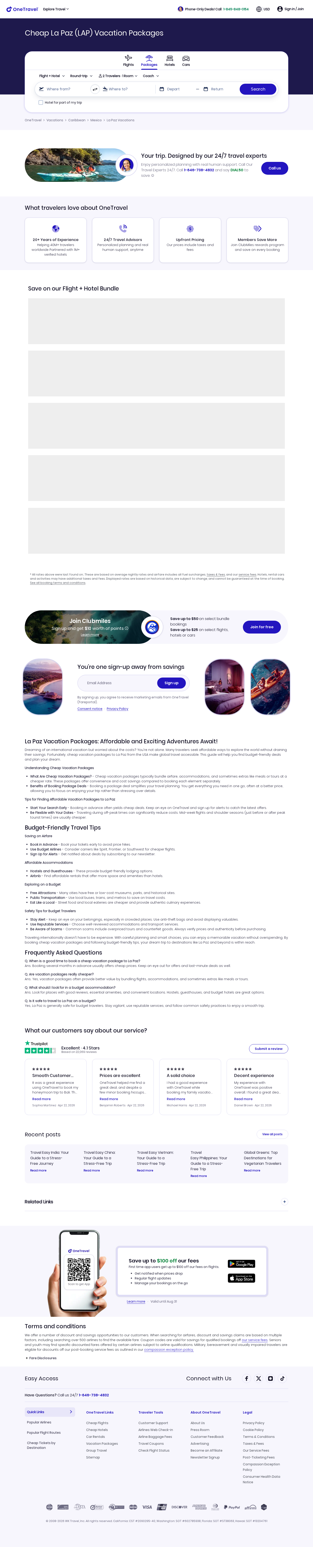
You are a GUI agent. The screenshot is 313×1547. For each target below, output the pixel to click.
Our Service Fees (256, 1450)
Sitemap (93, 1457)
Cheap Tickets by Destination (41, 1445)
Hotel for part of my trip (63, 102)
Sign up (171, 683)
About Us (198, 1423)
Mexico (96, 120)
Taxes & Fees (253, 1443)
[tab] (128, 60)
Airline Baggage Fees (155, 1436)
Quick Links (35, 1412)
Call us (275, 168)
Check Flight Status (154, 1450)
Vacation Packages (102, 1443)
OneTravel (33, 120)
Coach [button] (148, 76)
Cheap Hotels (97, 1430)
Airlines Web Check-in (155, 1430)
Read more (38, 1170)
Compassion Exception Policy (261, 1467)
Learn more (90, 634)
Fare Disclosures (43, 1358)
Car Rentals (95, 1436)
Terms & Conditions (259, 1436)
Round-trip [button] (79, 76)
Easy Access (41, 1378)
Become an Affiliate (206, 1450)
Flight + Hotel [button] (49, 76)
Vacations (55, 120)
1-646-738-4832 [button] (94, 1395)
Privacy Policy (117, 708)
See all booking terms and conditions (57, 583)
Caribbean (76, 120)
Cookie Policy (253, 1430)
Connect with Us (208, 1378)
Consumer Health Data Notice (261, 1479)
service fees (247, 574)
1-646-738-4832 (199, 170)
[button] (213, 9)
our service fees (255, 1340)
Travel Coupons (151, 1443)
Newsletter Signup (205, 1457)
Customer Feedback (207, 1436)
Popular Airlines (39, 1422)
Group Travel (96, 1450)
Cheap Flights (97, 1423)
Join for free (262, 627)
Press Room (200, 1430)
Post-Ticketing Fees (259, 1457)
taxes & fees (216, 574)
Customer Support (153, 1423)
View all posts (272, 1134)
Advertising (200, 1443)
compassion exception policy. (169, 1349)
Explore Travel (54, 9)
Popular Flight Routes (44, 1432)
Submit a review (269, 1048)
